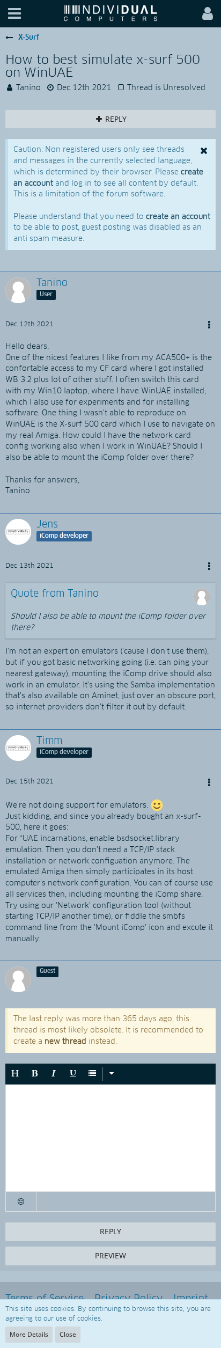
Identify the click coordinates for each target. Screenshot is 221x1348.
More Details (29, 1334)
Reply (110, 1231)
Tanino (28, 88)
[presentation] (110, 1138)
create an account (178, 217)
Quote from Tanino (55, 594)
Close (68, 1334)
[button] (14, 14)
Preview (110, 1255)
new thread (65, 1041)
